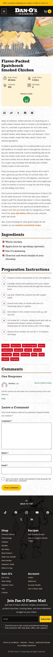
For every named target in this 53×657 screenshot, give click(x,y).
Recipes (33, 530)
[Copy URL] (11, 113)
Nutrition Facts (7, 585)
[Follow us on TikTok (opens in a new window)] (5, 512)
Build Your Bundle (8, 557)
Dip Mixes (5, 549)
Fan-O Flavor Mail (35, 589)
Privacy (31, 642)
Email (4, 465)
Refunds (23, 642)
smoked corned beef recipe (28, 225)
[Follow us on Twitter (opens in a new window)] (21, 519)
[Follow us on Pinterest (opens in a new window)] (48, 512)
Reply (3, 398)
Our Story (5, 577)
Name (4, 453)
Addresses (32, 581)
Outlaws (4, 542)
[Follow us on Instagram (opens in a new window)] (26, 512)
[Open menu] (4, 11)
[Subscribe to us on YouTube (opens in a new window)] (37, 512)
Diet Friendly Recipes (36, 534)
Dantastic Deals (7, 564)
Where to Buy (6, 568)
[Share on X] (18, 113)
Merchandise (6, 560)
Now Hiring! (6, 581)
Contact (4, 592)
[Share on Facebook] (25, 113)
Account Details (34, 585)
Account (33, 573)
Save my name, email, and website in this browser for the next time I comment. (28, 480)
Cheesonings (6, 538)
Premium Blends (8, 534)
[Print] (4, 113)
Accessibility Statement (26, 645)
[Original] (26, 99)
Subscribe (45, 619)
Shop (4, 530)
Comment (6, 421)
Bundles (4, 545)
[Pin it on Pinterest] (32, 113)
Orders (30, 577)
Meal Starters (6, 553)
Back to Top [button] (26, 503)
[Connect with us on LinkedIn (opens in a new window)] (32, 519)
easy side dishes (18, 213)
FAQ (3, 589)
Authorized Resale (43, 642)
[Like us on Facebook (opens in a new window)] (16, 512)
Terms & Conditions (11, 642)
